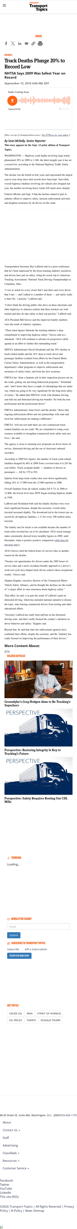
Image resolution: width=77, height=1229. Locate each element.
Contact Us (10, 1130)
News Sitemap (34, 1211)
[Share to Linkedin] (19, 44)
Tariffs (31, 1020)
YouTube (6, 1188)
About (7, 1122)
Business (8, 55)
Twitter (4, 1185)
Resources (10, 1161)
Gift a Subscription (36, 949)
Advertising (10, 1145)
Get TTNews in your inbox (55, 135)
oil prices (15, 1020)
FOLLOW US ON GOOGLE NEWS (19, 955)
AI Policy (16, 1211)
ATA (7, 652)
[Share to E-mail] (26, 44)
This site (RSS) (9, 1197)
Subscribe (13, 949)
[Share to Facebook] (6, 44)
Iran (30, 1013)
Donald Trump (50, 1020)
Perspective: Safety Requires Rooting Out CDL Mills (36, 800)
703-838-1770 (69, 1115)
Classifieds (10, 1153)
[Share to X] (13, 44)
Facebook (6, 1180)
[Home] (38, 6)
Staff (6, 1138)
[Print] (40, 44)
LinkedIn (5, 1193)
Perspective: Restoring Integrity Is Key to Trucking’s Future (32, 752)
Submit (13, 935)
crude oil (15, 1013)
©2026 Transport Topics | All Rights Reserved (30, 1207)
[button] (33, 44)
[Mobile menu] (4, 5)
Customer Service (15, 1168)
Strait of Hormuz (49, 1013)
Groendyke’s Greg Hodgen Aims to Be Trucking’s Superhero (37, 703)
